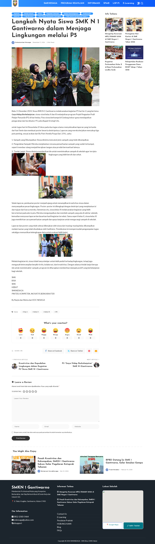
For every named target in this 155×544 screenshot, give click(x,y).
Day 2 (26, 312)
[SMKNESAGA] (15, 3)
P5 (57, 312)
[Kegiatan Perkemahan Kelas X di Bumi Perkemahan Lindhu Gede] (114, 52)
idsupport (17, 523)
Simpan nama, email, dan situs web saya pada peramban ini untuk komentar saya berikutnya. (43, 432)
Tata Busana (28, 16)
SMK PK (16, 16)
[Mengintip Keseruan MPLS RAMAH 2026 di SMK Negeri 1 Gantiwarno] (114, 24)
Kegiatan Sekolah (53, 13)
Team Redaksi (114, 469)
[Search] (142, 3)
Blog (40, 13)
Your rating (16, 391)
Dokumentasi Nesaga (23, 42)
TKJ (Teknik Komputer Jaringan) (49, 16)
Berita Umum (28, 13)
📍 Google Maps (112, 525)
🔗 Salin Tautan (133, 526)
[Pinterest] (89, 351)
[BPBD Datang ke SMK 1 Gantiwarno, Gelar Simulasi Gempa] (91, 465)
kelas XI (47, 312)
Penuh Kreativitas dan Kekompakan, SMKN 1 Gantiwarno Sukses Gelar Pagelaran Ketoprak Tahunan (76, 502)
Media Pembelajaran (71, 13)
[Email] (96, 351)
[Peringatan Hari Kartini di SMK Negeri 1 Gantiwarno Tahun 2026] (134, 24)
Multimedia (87, 13)
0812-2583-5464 (21, 516)
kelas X (36, 312)
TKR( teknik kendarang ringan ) (76, 16)
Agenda (16, 13)
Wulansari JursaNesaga (49, 471)
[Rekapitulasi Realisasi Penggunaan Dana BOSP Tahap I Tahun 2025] (134, 52)
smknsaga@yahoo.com (24, 520)
